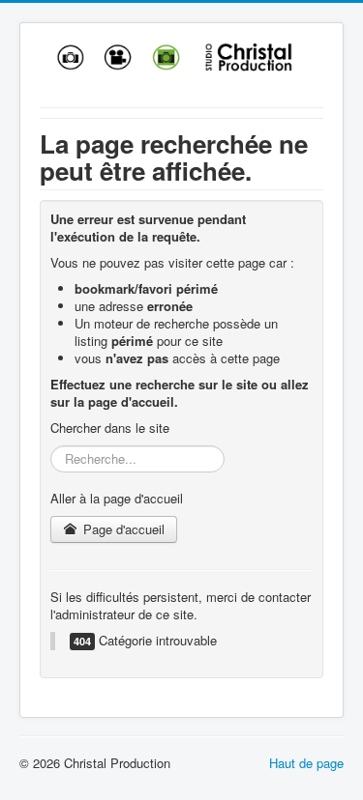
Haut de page (306, 763)
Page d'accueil (122, 529)
